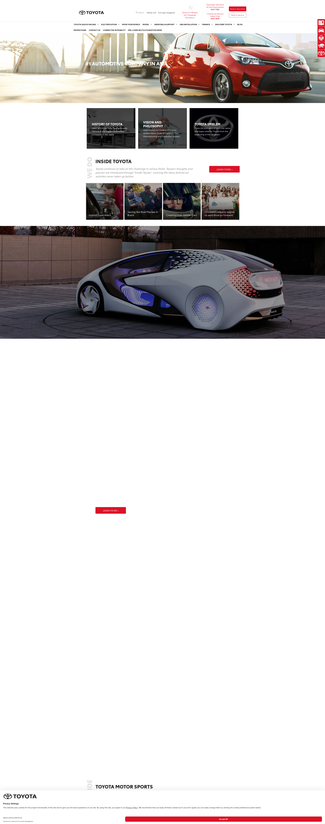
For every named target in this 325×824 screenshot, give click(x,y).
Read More (111, 128)
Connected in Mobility (114, 30)
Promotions (80, 30)
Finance (206, 24)
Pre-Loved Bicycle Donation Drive (145, 30)
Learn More (224, 169)
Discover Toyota (223, 24)
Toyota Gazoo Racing (85, 24)
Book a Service (237, 15)
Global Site (151, 12)
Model (146, 24)
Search (141, 12)
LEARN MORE (110, 510)
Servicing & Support (164, 24)
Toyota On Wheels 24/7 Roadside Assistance (190, 15)
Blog (239, 24)
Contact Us (94, 30)
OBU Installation (188, 24)
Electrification (109, 24)
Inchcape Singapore (166, 12)
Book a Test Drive (237, 9)
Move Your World (131, 24)
